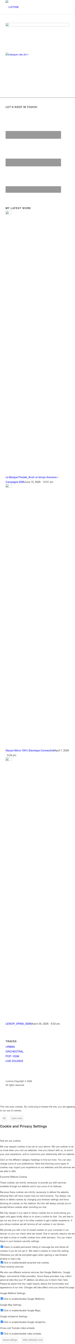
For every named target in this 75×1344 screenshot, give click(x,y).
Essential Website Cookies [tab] (13, 1176)
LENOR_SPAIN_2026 (18, 1023)
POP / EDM (12, 1056)
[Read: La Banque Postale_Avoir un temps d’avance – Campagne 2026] (9, 213)
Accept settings (10, 1339)
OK (4, 1118)
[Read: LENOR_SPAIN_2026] (9, 760)
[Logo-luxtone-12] (31, 7)
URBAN (10, 1046)
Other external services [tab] (12, 1266)
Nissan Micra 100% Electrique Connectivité (30, 750)
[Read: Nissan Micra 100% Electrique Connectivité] (9, 486)
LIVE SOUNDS (14, 1061)
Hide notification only (33, 1339)
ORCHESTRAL (15, 1051)
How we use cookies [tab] (10, 1140)
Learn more (16, 1118)
